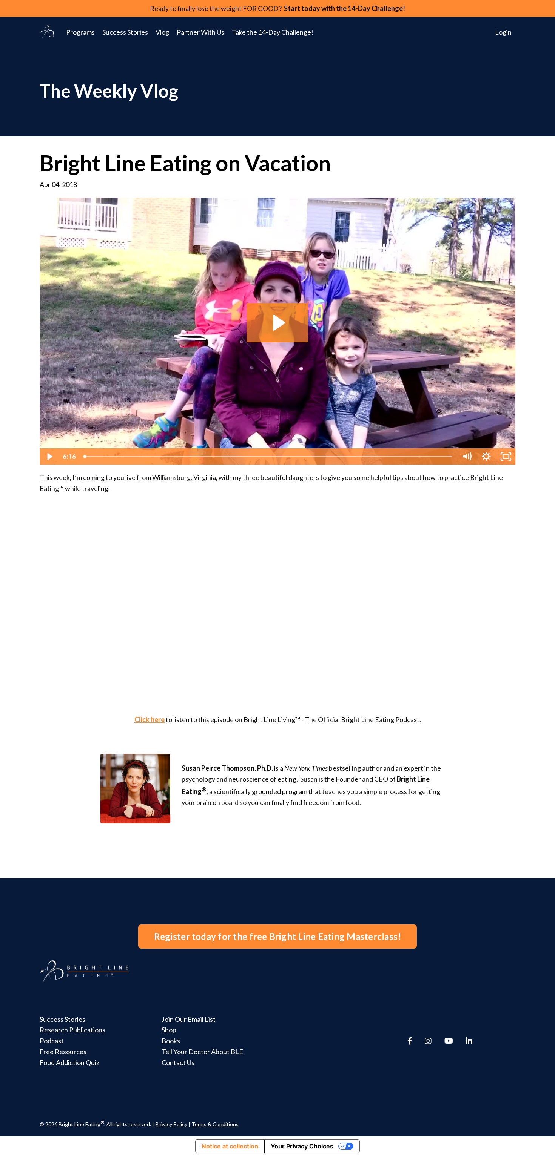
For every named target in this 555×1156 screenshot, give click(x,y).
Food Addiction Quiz (69, 1062)
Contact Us (178, 1062)
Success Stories (125, 32)
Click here (149, 719)
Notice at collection (230, 1146)
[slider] (268, 456)
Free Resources (63, 1051)
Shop (169, 1030)
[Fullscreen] (506, 456)
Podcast (52, 1040)
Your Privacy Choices (302, 1146)
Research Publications (72, 1030)
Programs (80, 32)
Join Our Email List (189, 1019)
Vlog (162, 32)
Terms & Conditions (215, 1124)
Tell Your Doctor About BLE (202, 1051)
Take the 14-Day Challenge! (272, 32)
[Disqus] (277, 594)
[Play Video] (49, 456)
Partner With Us (200, 32)
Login (503, 32)
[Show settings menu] (486, 456)
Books (171, 1040)
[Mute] (466, 456)
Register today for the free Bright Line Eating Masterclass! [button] (277, 936)
